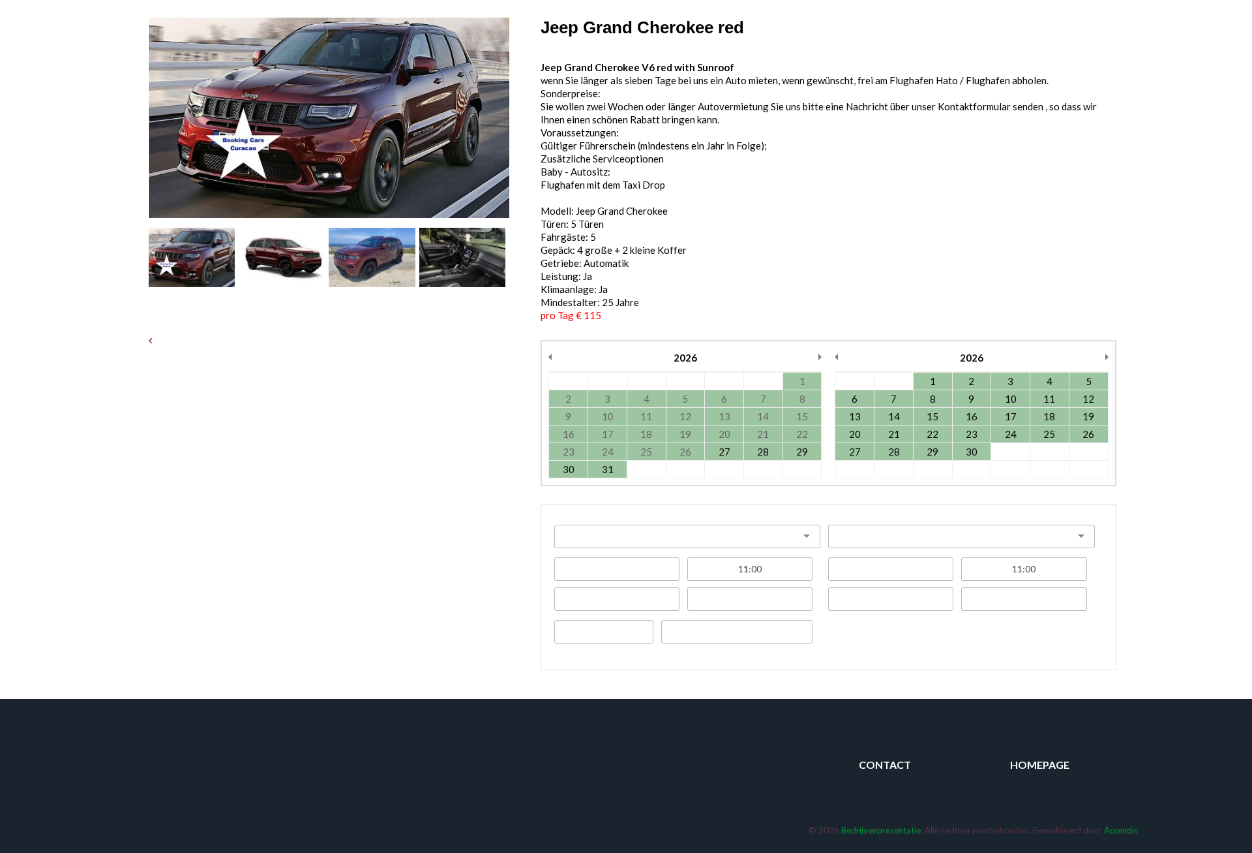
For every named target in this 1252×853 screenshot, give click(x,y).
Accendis (1121, 830)
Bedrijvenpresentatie (881, 830)
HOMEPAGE (1039, 764)
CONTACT (885, 764)
